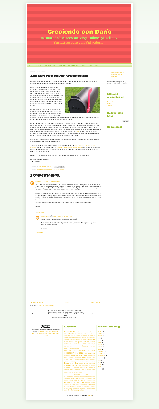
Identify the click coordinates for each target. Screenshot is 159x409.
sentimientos (80, 386)
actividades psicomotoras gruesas (75, 337)
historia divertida (70, 361)
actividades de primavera (75, 333)
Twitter (109, 104)
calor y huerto (91, 341)
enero (100, 333)
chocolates (67, 345)
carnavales (76, 343)
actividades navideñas (89, 333)
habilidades (85, 359)
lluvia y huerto (77, 371)
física (93, 357)
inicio (30, 65)
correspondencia (47, 169)
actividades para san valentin (72, 335)
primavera (76, 380)
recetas (83, 380)
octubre (100, 336)
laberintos (92, 367)
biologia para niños (83, 339)
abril (99, 342)
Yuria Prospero (45, 216)
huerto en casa (89, 363)
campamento (67, 343)
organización (91, 374)
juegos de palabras (79, 367)
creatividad (85, 347)
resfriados (66, 384)
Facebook (110, 102)
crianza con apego (69, 348)
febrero (100, 331)
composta (82, 345)
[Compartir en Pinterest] (64, 167)
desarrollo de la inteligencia (87, 348)
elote (86, 353)
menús (93, 372)
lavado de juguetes (86, 369)
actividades (40, 169)
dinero (75, 350)
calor (84, 341)
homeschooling (71, 363)
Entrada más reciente (37, 302)
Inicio (67, 302)
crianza (92, 347)
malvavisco (85, 371)
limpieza (71, 371)
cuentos (77, 348)
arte (77, 339)
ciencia (72, 345)
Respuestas (40, 213)
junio (99, 362)
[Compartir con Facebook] (61, 167)
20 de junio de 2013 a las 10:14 (62, 216)
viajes (65, 390)
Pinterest (109, 105)
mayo (99, 340)
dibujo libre (67, 350)
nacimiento (77, 374)
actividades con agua (81, 332)
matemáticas (86, 372)
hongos (81, 363)
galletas (77, 359)
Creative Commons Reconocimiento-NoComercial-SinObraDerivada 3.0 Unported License (45, 333)
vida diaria (71, 390)
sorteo (93, 386)
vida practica (79, 390)
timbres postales (81, 388)
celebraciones (91, 343)
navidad (82, 374)
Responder (38, 209)
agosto (100, 358)
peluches (73, 376)
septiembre (101, 355)
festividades (78, 357)
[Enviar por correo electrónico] (55, 167)
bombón (66, 341)
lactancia (66, 369)
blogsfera (91, 339)
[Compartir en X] (59, 167)
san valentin (73, 384)
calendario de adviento (75, 341)
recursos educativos (58, 169)
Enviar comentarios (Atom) (46, 305)
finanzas (89, 357)
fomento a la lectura (69, 359)
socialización (87, 386)
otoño (69, 376)
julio (99, 338)
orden (86, 374)
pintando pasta (91, 376)
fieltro (84, 357)
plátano (90, 378)
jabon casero (81, 365)
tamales (66, 388)
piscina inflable (68, 378)
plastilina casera (83, 378)
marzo (100, 344)
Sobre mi (38, 65)
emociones (91, 353)
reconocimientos (91, 380)
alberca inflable (72, 339)
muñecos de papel (69, 374)
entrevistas (67, 355)
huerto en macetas (71, 365)
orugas (66, 376)
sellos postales (80, 384)
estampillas (71, 357)
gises (80, 359)
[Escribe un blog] (57, 167)
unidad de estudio (90, 388)
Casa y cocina (93, 65)
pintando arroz (83, 376)
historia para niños (87, 361)
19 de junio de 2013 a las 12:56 (51, 181)
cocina (77, 345)
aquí (77, 131)
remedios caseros (90, 382)
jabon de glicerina (90, 365)
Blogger (90, 395)
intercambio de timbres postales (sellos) (69, 147)
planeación (75, 378)
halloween (92, 359)
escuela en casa (79, 355)
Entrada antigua (95, 302)
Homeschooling (50, 65)
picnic (77, 376)
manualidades (77, 373)
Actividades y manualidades (68, 65)
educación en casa (74, 353)
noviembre (101, 351)
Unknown (38, 181)
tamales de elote (72, 388)
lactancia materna (75, 369)
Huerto (83, 65)
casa (84, 343)
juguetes (87, 367)
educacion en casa (87, 350)
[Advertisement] (65, 283)
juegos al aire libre (69, 367)
